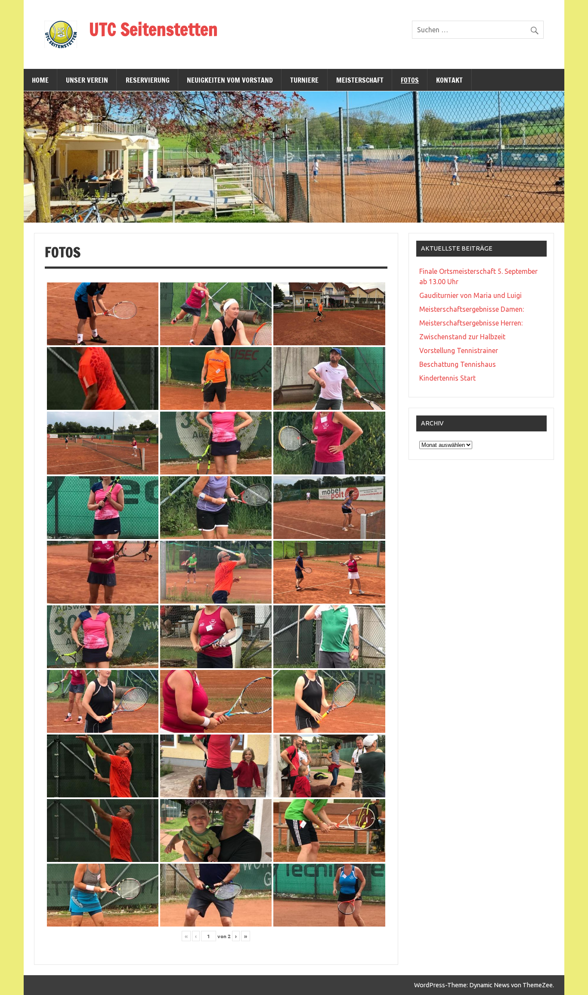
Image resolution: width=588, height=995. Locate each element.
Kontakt (449, 80)
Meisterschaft (360, 80)
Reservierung (148, 80)
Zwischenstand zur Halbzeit (462, 337)
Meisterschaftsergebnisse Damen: (471, 309)
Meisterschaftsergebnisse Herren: (471, 323)
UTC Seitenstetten (153, 29)
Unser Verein (87, 80)
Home (40, 80)
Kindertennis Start (447, 378)
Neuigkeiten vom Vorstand (230, 80)
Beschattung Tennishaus (457, 364)
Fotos (410, 80)
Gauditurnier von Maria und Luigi (470, 295)
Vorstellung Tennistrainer (458, 350)
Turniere (304, 80)
